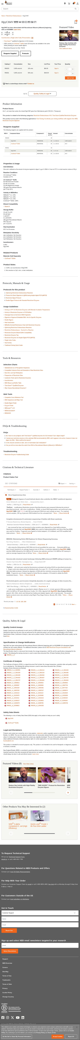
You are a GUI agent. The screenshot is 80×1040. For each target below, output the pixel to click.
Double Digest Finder (10, 403)
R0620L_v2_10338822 (13, 705)
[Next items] (68, 792)
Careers (5, 967)
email (29, 884)
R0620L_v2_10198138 (61, 698)
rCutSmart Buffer (18, 43)
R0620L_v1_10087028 (13, 690)
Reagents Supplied (10, 53)
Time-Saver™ (8, 41)
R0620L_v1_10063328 (13, 688)
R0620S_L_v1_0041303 (61, 670)
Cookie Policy (7, 992)
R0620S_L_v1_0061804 (61, 680)
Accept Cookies (57, 1036)
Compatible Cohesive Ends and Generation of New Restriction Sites (24, 370)
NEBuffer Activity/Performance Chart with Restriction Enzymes (22, 325)
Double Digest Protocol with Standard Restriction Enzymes (22, 300)
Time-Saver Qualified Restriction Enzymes (64, 115)
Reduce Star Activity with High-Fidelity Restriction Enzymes (67, 44)
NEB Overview (7, 963)
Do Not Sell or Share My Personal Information (17, 1036)
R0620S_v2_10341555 (37, 705)
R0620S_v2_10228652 (37, 700)
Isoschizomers (5, 37)
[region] (40, 1032)
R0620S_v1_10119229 (61, 693)
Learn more (17, 29)
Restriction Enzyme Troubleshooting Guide (17, 454)
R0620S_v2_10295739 (61, 703)
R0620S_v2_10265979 (13, 703)
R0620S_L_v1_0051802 (37, 680)
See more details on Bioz (70, 608)
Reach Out (9, 930)
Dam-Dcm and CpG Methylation (14, 373)
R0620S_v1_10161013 (37, 698)
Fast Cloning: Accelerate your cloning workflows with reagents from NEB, (57, 118)
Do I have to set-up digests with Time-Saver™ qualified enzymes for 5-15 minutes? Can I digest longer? (35, 435)
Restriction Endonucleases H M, (43, 115)
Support (5, 959)
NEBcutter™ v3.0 (10, 408)
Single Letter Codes (10, 340)
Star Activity (8, 342)
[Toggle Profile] (78, 4)
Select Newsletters (10, 951)
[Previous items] (11, 792)
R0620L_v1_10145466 (37, 695)
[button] (75, 8)
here (8, 636)
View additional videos (65, 48)
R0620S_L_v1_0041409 (13, 675)
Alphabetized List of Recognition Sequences (17, 367)
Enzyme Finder (9, 405)
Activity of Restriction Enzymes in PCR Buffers (18, 312)
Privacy (5, 988)
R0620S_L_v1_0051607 (37, 677)
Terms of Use (7, 976)
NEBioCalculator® (10, 410)
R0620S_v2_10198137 (13, 700)
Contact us (31, 83)
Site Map (5, 971)
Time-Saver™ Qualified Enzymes (14, 385)
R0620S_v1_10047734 (61, 685)
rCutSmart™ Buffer (15, 143)
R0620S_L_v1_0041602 (13, 677)
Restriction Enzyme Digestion (11, 120)
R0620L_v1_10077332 (61, 688)
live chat (51, 884)
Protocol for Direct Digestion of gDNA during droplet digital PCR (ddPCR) (26, 295)
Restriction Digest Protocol (13, 298)
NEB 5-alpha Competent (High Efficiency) (18, 825)
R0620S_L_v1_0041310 (37, 672)
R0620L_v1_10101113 (37, 693)
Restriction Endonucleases (13, 16)
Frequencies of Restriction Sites (14, 375)
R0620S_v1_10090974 (61, 690)
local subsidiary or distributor (19, 899)
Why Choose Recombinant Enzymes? (15, 388)
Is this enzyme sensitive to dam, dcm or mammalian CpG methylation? (26, 442)
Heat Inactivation (9, 322)
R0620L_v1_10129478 (13, 695)
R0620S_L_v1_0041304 (13, 672)
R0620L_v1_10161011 (13, 698)
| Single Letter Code (15, 37)
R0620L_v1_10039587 (13, 685)
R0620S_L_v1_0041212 (37, 670)
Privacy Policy (40, 1032)
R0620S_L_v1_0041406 (61, 672)
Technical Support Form (16, 857)
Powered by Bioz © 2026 (11, 608)
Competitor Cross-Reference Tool (14, 397)
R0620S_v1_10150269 (61, 695)
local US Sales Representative (20, 872)
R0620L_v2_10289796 (37, 703)
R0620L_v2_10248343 (61, 700)
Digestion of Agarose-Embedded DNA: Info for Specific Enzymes (23, 317)
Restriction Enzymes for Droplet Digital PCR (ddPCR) (20, 337)
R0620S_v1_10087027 (37, 690)
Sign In (56, 68)
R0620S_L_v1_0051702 (61, 677)
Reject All (71, 1036)
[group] (39, 778)
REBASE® (8, 413)
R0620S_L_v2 (11, 655)
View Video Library (28, 764)
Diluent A (7, 206)
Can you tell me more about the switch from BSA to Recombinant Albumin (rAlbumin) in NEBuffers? (34, 445)
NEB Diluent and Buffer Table (13, 383)
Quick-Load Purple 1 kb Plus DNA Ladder (39, 824)
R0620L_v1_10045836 (37, 685)
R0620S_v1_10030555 (61, 682)
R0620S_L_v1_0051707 (13, 680)
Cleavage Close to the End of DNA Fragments (18, 315)
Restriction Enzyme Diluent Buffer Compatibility (18, 332)
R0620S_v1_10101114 (13, 693)
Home (3, 16)
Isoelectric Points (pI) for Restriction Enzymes (18, 378)
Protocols (25, 53)
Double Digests (9, 320)
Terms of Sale (7, 984)
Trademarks (6, 980)
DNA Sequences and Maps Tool (14, 400)
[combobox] (37, 9)
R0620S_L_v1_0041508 (61, 675)
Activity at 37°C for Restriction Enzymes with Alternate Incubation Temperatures (27, 310)
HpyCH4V (10, 718)
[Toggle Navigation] (2, 4)
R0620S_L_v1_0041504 (37, 675)
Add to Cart (70, 78)
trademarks (40, 733)
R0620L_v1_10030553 (37, 682)
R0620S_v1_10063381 (37, 688)
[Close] (77, 1027)
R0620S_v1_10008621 (13, 682)
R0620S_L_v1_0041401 (13, 670)
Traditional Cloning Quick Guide (14, 345)
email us (4, 859)
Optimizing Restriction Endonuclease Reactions (19, 293)
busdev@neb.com (8, 741)
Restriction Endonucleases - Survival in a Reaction (19, 330)
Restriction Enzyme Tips (12, 335)
